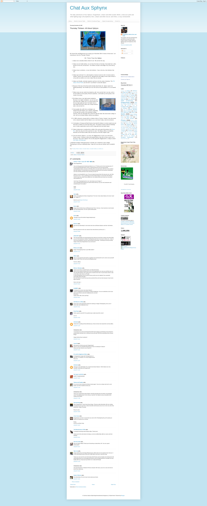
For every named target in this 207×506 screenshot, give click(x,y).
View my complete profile (126, 45)
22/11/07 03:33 (77, 189)
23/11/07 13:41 (77, 479)
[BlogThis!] (79, 153)
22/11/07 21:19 (77, 461)
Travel (135, 131)
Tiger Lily (76, 451)
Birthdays (135, 90)
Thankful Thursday (132, 127)
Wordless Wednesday (127, 137)
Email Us (117, 21)
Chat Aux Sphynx (88, 8)
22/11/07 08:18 (77, 284)
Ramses (75, 223)
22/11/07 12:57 (77, 360)
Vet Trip (129, 134)
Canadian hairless (93, 148)
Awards (128, 90)
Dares (129, 99)
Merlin (123, 114)
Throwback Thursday (125, 128)
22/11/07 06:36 (77, 219)
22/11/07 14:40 (77, 370)
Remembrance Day (126, 121)
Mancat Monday (132, 109)
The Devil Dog (77, 402)
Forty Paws (76, 311)
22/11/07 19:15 (77, 425)
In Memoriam (134, 108)
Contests (132, 97)
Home (70, 21)
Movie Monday (133, 114)
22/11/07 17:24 (77, 387)
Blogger (123, 495)
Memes (133, 112)
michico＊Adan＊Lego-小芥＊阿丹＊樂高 (83, 161)
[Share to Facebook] (82, 153)
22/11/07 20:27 (77, 446)
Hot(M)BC (76, 288)
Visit (126, 189)
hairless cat (101, 148)
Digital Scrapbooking (107, 21)
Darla (75, 215)
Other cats (129, 117)
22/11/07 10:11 (77, 306)
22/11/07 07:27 (77, 251)
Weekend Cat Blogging (129, 135)
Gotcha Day (134, 106)
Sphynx (80, 148)
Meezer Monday (127, 111)
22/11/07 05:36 (77, 211)
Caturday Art (123, 96)
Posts (124, 51)
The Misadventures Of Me (79, 429)
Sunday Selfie (129, 126)
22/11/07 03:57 (77, 201)
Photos (123, 120)
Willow (75, 256)
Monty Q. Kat (76, 247)
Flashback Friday (131, 105)
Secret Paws (128, 123)
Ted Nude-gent (82, 140)
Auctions (122, 90)
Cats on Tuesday (130, 95)
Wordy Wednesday (124, 138)
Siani (75, 194)
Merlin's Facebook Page (93, 21)
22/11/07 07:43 (77, 263)
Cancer (129, 93)
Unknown (76, 322)
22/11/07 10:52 (77, 317)
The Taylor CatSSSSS (78, 374)
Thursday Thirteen (75, 148)
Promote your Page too (125, 79)
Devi (133, 99)
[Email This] (77, 153)
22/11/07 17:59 (77, 398)
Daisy (75, 206)
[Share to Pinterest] (83, 153)
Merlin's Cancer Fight (79, 21)
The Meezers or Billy (78, 301)
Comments (125, 53)
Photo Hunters (130, 118)
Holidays (125, 108)
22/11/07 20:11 (77, 437)
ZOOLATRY (76, 235)
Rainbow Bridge (134, 120)
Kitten (124, 109)
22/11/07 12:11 (77, 339)
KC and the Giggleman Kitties (80, 354)
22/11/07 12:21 (77, 349)
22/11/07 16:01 (77, 378)
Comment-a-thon (124, 97)
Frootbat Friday (125, 106)
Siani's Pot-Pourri (84, 200)
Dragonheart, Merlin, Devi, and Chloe (129, 35)
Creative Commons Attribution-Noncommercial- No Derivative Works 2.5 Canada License (127, 223)
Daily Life (123, 99)
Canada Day (123, 93)
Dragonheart (125, 102)
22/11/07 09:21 (77, 297)
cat (97, 148)
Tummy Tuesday (127, 133)
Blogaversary (133, 92)
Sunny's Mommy (77, 475)
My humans (126, 115)
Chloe (134, 96)
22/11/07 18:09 (77, 411)
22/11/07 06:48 (77, 231)
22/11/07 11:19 (77, 325)
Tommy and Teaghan (78, 382)
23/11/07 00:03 (77, 471)
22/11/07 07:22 (77, 243)
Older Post (113, 484)
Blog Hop (125, 92)
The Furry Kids (77, 441)
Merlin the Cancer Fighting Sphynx (127, 76)
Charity (130, 96)
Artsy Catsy (76, 416)
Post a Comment (75, 481)
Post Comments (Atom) (81, 486)
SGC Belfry (76, 140)
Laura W (75, 343)
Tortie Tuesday (129, 131)
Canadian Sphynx (86, 148)
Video (135, 134)
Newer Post (72, 484)
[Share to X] (80, 153)
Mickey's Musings (78, 268)
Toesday (130, 130)
